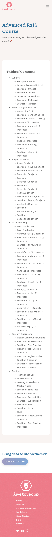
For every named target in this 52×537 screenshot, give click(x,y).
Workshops (21, 512)
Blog (18, 520)
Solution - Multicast (27, 103)
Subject (16, 77)
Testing (16, 371)
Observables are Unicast (30, 85)
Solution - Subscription (29, 400)
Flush (19, 412)
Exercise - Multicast (27, 100)
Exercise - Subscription (29, 397)
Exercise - (31, 114)
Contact (20, 523)
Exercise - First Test (27, 389)
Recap (26, 81)
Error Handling (19, 222)
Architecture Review (26, 508)
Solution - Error (25, 408)
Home (19, 500)
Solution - (31, 118)
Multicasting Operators (24, 107)
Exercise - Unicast (26, 88)
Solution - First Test (27, 393)
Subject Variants (20, 159)
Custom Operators (22, 334)
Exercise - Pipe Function (29, 341)
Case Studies (22, 516)
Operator (28, 122)
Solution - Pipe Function (29, 345)
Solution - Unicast (26, 92)
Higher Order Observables (31, 337)
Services (20, 504)
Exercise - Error (25, 404)
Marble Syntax (24, 378)
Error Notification (26, 226)
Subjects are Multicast (29, 96)
